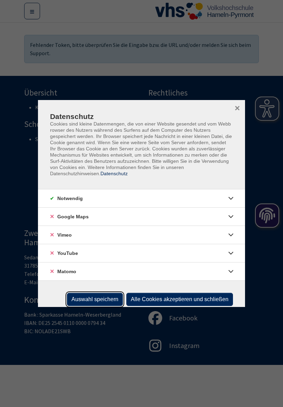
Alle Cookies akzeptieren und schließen (179, 299)
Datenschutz (114, 173)
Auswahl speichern (94, 299)
